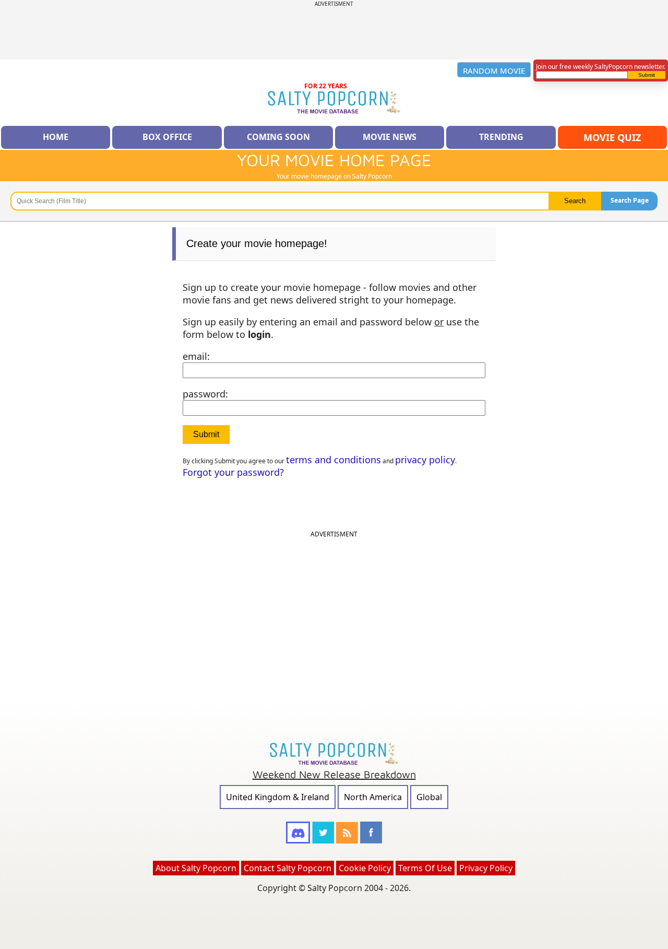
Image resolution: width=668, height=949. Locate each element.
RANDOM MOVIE (494, 70)
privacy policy (425, 459)
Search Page (630, 200)
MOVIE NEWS (389, 137)
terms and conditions (333, 459)
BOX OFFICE (167, 137)
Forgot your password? (233, 472)
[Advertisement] (334, 30)
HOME (55, 137)
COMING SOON (278, 137)
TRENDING (501, 137)
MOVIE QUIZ (612, 137)
